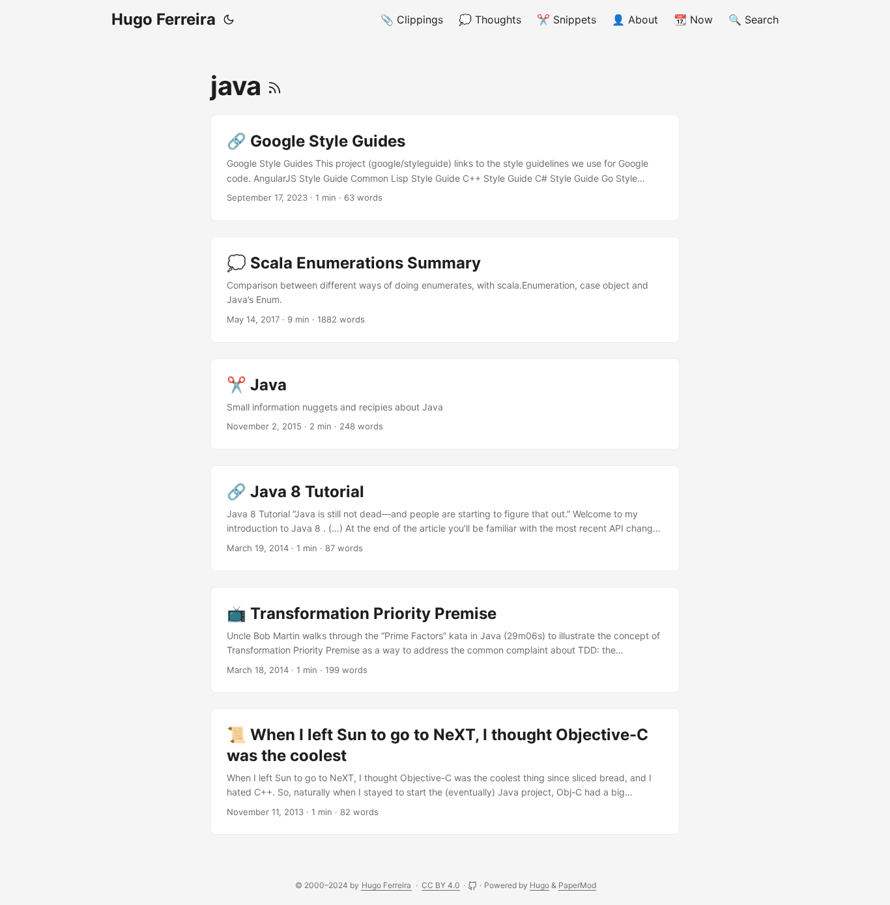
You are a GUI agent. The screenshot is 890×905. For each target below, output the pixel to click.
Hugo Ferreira (163, 19)
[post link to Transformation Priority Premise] (445, 640)
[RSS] (274, 86)
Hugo (539, 885)
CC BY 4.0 (441, 885)
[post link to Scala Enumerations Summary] (445, 289)
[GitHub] (473, 885)
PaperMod (577, 885)
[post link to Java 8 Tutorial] (445, 518)
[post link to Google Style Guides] (445, 167)
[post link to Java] (445, 404)
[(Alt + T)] (229, 19)
